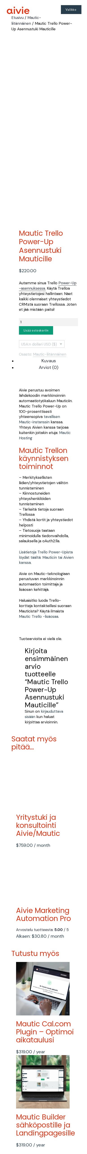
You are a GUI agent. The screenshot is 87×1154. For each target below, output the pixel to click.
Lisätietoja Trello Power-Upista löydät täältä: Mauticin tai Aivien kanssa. (46, 557)
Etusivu (17, 17)
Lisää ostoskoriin (36, 330)
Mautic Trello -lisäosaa (38, 616)
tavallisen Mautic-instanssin (39, 419)
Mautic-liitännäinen (49, 354)
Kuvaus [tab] (48, 361)
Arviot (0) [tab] (48, 367)
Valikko (71, 9)
